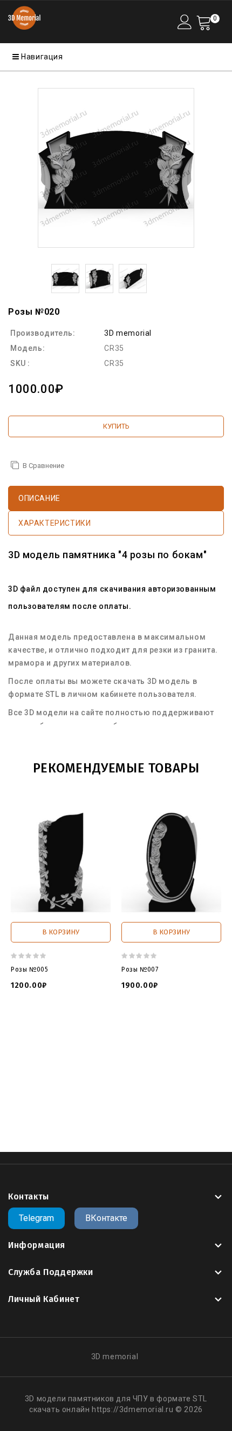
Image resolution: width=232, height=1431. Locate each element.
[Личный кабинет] (184, 21)
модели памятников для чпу (166, 1031)
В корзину (60, 932)
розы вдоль (99, 1052)
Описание (39, 498)
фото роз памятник (121, 1074)
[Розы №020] (116, 168)
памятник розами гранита (89, 1085)
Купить (116, 426)
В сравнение (43, 466)
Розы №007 (139, 969)
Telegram (36, 1218)
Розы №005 (29, 969)
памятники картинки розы (104, 1106)
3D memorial (128, 333)
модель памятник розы (63, 1031)
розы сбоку (146, 1052)
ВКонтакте (106, 1218)
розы (63, 1052)
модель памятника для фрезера (70, 1041)
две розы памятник (111, 1095)
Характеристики (54, 523)
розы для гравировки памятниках (114, 1063)
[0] (203, 21)
